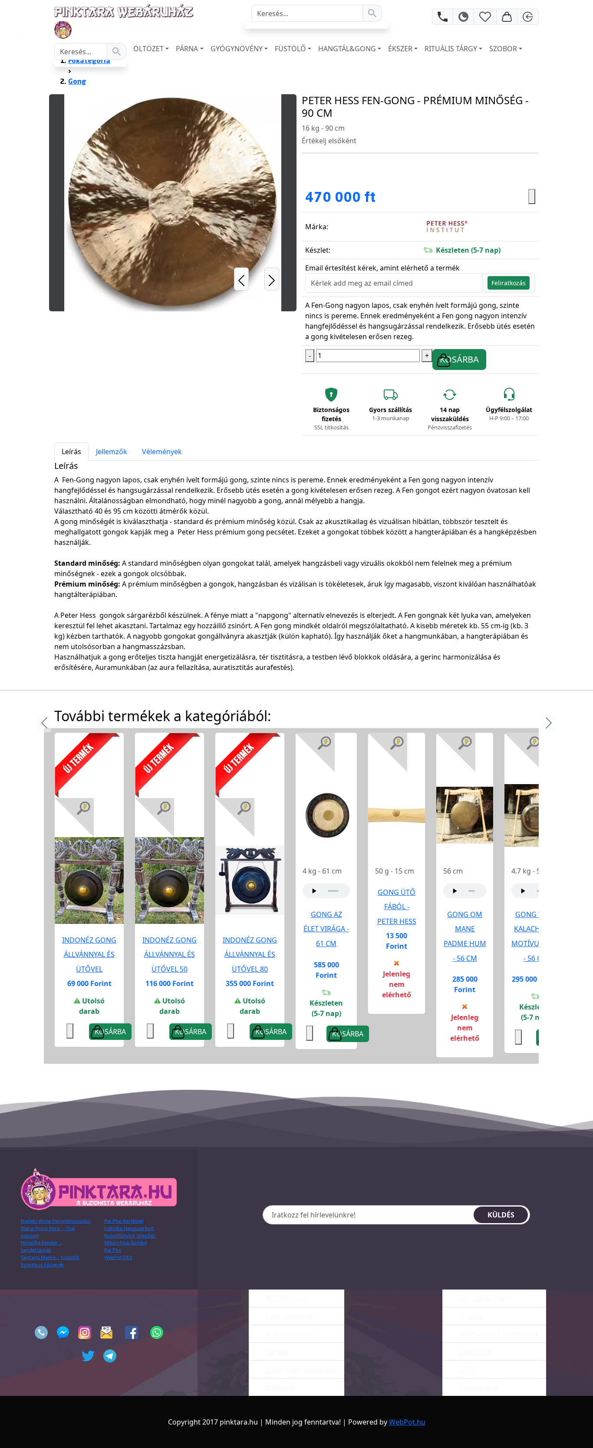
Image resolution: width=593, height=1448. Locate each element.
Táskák (276, 1351)
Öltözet (148, 48)
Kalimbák (280, 1387)
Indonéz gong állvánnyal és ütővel (89, 954)
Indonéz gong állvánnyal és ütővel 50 (169, 954)
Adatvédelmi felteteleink (498, 1334)
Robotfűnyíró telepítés (129, 1235)
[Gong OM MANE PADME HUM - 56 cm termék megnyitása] (464, 814)
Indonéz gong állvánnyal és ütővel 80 (250, 954)
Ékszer (400, 48)
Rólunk (470, 1316)
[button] (241, 202)
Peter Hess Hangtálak (300, 1369)
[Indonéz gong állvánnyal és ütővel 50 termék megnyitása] (169, 879)
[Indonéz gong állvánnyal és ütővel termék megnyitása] (89, 879)
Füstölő (290, 48)
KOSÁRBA (459, 359)
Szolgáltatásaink (486, 1298)
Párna (187, 48)
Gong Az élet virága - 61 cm (326, 929)
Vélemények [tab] (162, 451)
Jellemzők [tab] (111, 451)
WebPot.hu (407, 1422)
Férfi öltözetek (288, 1316)
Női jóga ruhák (289, 1334)
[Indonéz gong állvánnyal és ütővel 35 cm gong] (89, 880)
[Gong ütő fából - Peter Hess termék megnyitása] (396, 814)
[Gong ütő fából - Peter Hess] (396, 815)
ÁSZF (466, 1369)
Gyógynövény (237, 48)
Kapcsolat (475, 1351)
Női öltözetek (287, 1298)
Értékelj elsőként (329, 140)
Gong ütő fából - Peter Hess (396, 906)
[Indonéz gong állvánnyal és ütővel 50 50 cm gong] (169, 880)
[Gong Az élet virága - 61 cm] (326, 815)
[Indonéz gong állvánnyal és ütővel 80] (249, 880)
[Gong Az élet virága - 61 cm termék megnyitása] (326, 814)
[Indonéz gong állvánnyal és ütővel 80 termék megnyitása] (249, 879)
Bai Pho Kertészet (124, 1220)
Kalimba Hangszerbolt (129, 1228)
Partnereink (478, 1387)
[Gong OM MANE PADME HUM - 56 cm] (464, 815)
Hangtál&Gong (347, 48)
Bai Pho (113, 1250)
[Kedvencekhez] (150, 1031)
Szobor (503, 48)
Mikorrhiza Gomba (125, 1242)
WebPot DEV (118, 1257)
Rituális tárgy (451, 48)
